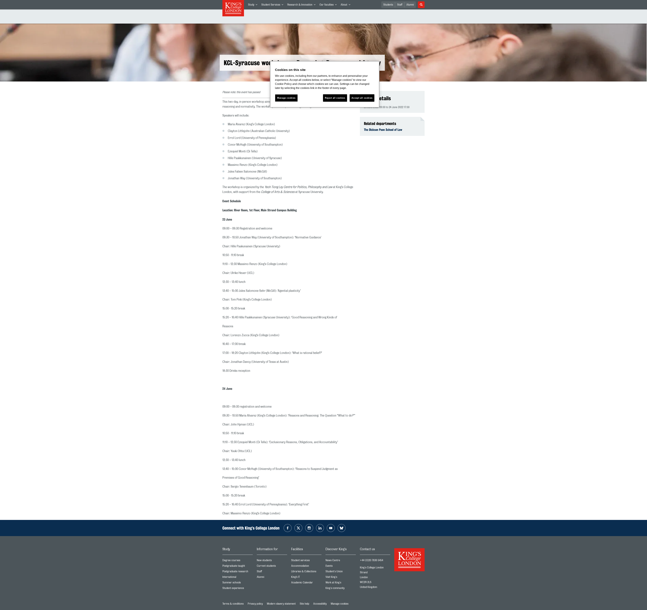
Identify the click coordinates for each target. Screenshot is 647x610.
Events (341, 567)
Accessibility (320, 603)
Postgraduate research (237, 572)
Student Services (273, 5)
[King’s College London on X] (298, 528)
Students (388, 4)
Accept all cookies (362, 98)
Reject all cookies (335, 98)
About (346, 5)
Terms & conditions (233, 603)
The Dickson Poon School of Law (383, 129)
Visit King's (341, 578)
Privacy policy (255, 603)
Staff (399, 4)
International (237, 578)
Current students (272, 567)
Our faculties (329, 5)
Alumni (410, 4)
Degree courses (237, 561)
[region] (324, 84)
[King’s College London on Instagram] (309, 528)
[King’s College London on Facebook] (288, 528)
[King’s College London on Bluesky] (341, 528)
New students (272, 561)
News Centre (341, 561)
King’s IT (306, 578)
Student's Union (341, 572)
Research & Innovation (302, 5)
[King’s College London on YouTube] (331, 528)
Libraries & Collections (306, 572)
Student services (306, 561)
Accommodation (306, 567)
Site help (304, 603)
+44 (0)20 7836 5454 (371, 560)
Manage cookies (339, 603)
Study (253, 5)
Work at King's (341, 583)
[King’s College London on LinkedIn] (320, 528)
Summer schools (237, 583)
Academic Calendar (306, 583)
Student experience (237, 589)
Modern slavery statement (281, 603)
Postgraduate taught (237, 567)
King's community (341, 589)
